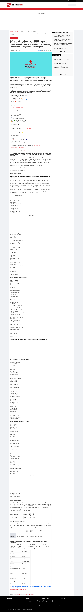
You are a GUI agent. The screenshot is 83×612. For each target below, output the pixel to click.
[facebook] (68, 0)
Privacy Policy (37, 605)
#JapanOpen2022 (37, 145)
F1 (26, 9)
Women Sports (42, 11)
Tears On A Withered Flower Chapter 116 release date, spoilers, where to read (62, 36)
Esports (41, 9)
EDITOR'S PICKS (45, 598)
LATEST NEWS (56, 55)
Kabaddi (28, 11)
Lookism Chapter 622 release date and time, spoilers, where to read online (63, 40)
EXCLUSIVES (9, 598)
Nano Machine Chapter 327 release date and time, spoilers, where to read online (63, 44)
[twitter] (70, 0)
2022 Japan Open (18, 594)
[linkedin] (75, 0)
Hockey (23, 11)
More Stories (63, 51)
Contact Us (9, 0)
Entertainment (60, 11)
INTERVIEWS (62, 598)
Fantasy (51, 9)
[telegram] (52, 601)
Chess (37, 11)
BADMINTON (16, 31)
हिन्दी (65, 11)
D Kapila (25, 594)
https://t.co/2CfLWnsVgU (17, 126)
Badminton (31, 9)
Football (18, 9)
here (23, 195)
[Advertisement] (36, 22)
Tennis (36, 9)
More (65, 9)
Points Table (53, 11)
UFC (17, 11)
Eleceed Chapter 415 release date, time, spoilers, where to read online (62, 48)
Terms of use (44, 605)
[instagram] (72, 0)
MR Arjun (31, 594)
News (56, 9)
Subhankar (12, 50)
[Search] (75, 5)
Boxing (46, 9)
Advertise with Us (53, 605)
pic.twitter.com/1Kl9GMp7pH (17, 147)
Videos (48, 11)
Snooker (33, 11)
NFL (20, 11)
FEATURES (27, 598)
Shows (60, 9)
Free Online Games (11, 11)
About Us (23, 605)
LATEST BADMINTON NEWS (60, 32)
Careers (61, 605)
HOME (11, 31)
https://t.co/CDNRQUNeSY (17, 107)
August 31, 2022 (27, 110)
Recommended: (18, 589)
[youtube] (74, 0)
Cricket (13, 9)
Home (8, 9)
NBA (23, 9)
